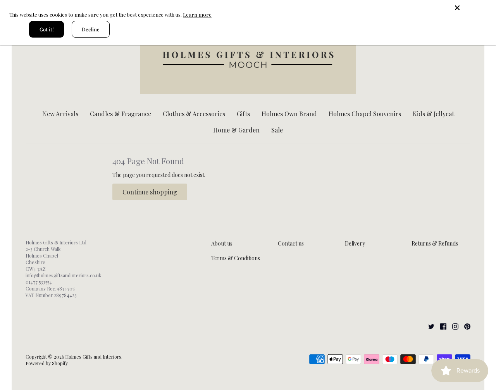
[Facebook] (440, 326)
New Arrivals (60, 114)
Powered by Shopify (47, 363)
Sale (277, 130)
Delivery (355, 243)
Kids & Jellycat (433, 114)
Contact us (291, 243)
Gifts (243, 114)
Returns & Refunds (435, 243)
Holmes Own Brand (289, 114)
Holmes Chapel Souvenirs (365, 114)
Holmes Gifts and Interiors (93, 357)
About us (221, 243)
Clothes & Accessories (194, 114)
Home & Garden (236, 130)
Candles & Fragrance (120, 114)
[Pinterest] (464, 326)
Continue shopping (149, 192)
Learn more (197, 14)
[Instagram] (452, 326)
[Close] (472, 8)
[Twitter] (428, 326)
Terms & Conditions (235, 258)
